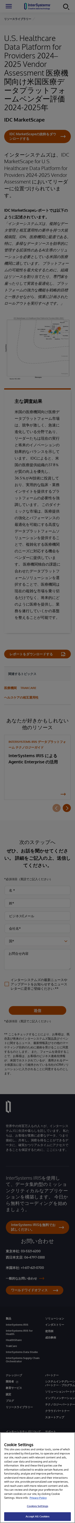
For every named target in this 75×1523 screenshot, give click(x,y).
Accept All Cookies (37, 1516)
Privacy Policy (38, 1497)
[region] (37, 1477)
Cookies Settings (37, 1506)
